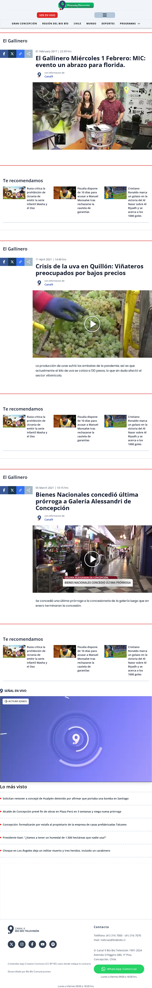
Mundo (91, 23)
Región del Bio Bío (55, 23)
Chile (77, 23)
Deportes (108, 23)
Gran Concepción (24, 23)
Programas (128, 23)
